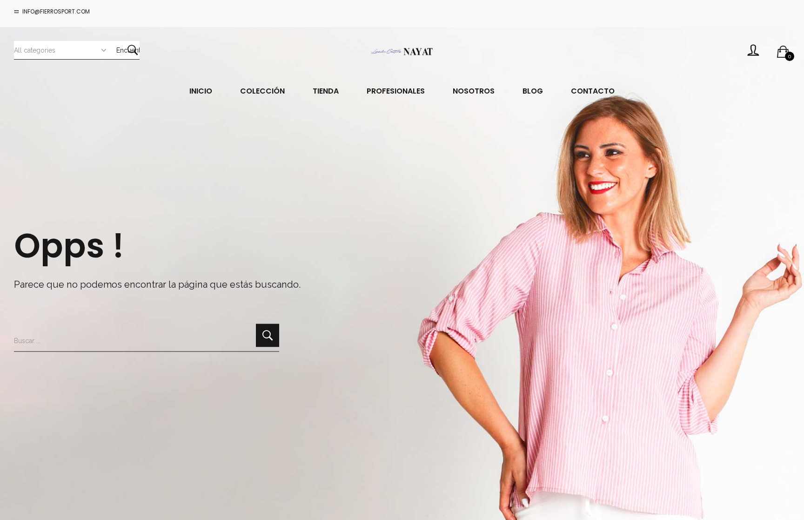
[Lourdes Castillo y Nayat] (402, 51)
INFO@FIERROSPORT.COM (56, 11)
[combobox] (65, 50)
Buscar (133, 50)
